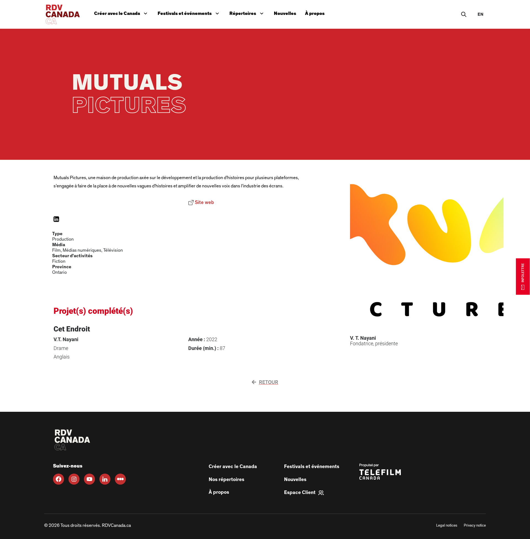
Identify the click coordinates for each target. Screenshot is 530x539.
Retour (268, 382)
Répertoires (247, 12)
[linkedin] (104, 479)
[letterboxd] (120, 479)
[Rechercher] (463, 14)
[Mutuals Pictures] (56, 219)
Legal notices (446, 525)
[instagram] (74, 479)
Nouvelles (285, 13)
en (480, 14)
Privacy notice (475, 525)
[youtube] (89, 479)
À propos (315, 13)
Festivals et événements (188, 12)
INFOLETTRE (522, 272)
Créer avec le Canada (122, 12)
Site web (218, 201)
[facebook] (58, 479)
